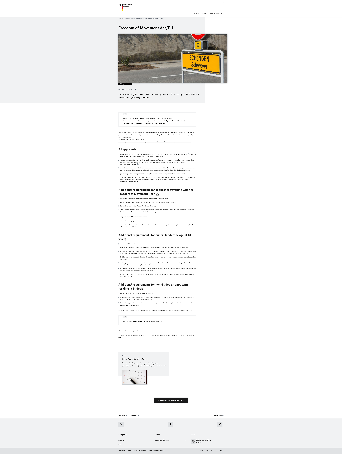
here (142, 331)
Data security (121, 450)
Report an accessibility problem (156, 450)
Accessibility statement (140, 450)
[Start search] (222, 7)
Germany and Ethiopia (217, 13)
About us (196, 13)
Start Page (121, 18)
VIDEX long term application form (176, 154)
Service (204, 13)
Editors (129, 450)
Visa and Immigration (138, 18)
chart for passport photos (128, 164)
